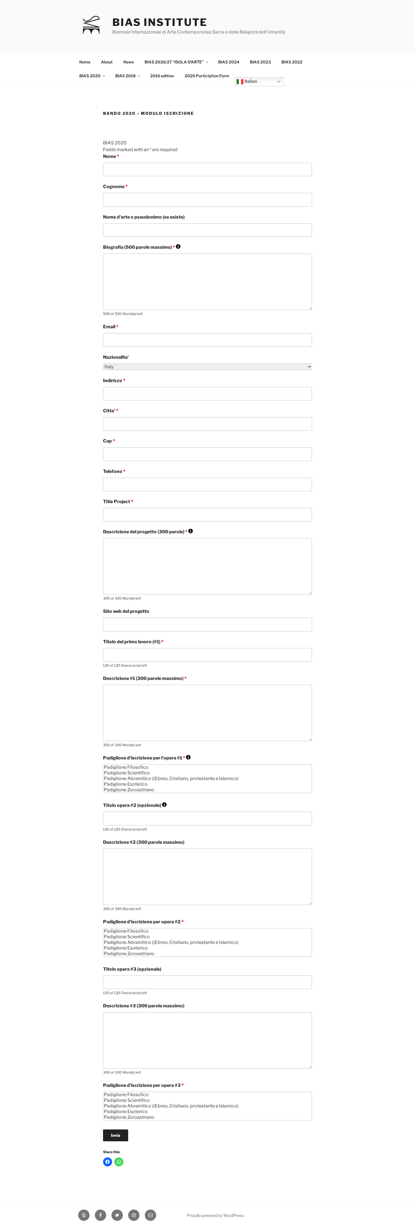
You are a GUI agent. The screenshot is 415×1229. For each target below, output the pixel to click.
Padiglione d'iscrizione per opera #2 (143, 921)
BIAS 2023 (260, 62)
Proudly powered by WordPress (215, 1215)
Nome (111, 156)
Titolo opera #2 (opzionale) (135, 805)
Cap (109, 441)
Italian (250, 81)
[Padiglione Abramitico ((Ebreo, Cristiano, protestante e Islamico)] (207, 778)
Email (110, 326)
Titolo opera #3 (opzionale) (132, 969)
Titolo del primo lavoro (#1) (133, 641)
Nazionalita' (116, 357)
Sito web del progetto (126, 611)
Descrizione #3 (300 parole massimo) (143, 1005)
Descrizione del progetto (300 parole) (148, 531)
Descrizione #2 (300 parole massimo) (143, 842)
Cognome (115, 186)
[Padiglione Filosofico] (207, 767)
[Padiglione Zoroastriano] (207, 790)
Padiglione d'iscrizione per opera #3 (143, 1085)
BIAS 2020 (90, 75)
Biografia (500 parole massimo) (141, 247)
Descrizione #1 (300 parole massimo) (145, 678)
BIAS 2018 (125, 75)
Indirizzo (114, 380)
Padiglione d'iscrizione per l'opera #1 (147, 758)
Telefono (114, 471)
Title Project (118, 501)
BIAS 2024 (228, 62)
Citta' (110, 410)
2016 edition (162, 75)
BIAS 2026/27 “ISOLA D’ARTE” (174, 62)
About (107, 62)
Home (84, 62)
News (128, 62)
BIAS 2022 (291, 62)
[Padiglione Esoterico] (207, 784)
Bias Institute (159, 22)
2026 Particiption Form (207, 75)
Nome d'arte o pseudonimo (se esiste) (144, 217)
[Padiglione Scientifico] (207, 773)
